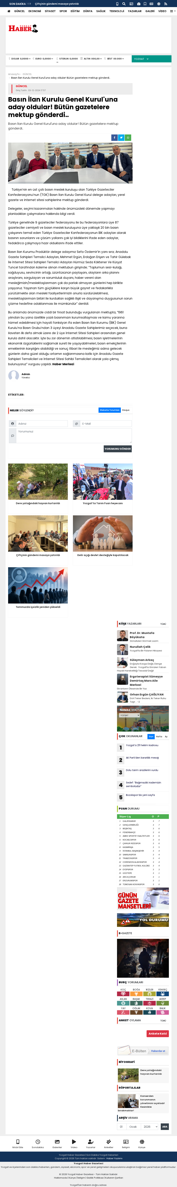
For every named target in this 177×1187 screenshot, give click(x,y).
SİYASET (50, 11)
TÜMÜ (163, 624)
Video (74, 1147)
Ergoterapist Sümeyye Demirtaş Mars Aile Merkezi (146, 681)
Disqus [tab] (125, 410)
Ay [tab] (166, 736)
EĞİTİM (75, 11)
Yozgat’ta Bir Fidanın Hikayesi (146, 650)
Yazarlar (90, 1147)
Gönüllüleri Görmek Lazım (144, 641)
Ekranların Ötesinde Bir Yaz (132, 688)
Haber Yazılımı (114, 1158)
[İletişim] (131, 3)
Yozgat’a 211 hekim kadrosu (139, 747)
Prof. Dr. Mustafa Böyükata (142, 635)
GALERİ (150, 11)
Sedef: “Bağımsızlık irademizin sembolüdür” (140, 785)
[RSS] (166, 3)
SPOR (63, 11)
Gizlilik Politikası (95, 1177)
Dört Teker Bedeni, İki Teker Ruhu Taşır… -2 (148, 700)
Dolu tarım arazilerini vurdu (138, 772)
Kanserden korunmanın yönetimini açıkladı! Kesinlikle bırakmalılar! (141, 1103)
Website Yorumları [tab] (109, 410)
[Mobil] (117, 3)
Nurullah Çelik (140, 647)
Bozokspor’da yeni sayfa (137, 797)
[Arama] (124, 3)
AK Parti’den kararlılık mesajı (139, 760)
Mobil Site (17, 1147)
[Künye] (159, 3)
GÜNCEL (19, 11)
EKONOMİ (35, 11)
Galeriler (57, 1147)
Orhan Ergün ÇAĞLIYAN (147, 695)
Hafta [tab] (159, 736)
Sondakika (38, 1147)
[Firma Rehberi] (139, 3)
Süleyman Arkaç (142, 660)
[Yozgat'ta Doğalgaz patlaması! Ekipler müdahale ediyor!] (143, 958)
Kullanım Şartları (114, 1177)
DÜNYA (87, 11)
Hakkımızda (60, 1177)
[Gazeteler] (151, 3)
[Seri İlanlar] (145, 3)
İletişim (126, 1147)
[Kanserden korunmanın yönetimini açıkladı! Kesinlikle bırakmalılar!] (128, 1101)
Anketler (108, 1147)
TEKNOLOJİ (116, 11)
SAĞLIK (101, 11)
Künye (141, 1147)
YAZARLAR (135, 11)
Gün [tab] (151, 736)
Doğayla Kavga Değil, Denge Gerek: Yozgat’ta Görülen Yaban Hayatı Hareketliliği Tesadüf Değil (141, 667)
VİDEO (162, 11)
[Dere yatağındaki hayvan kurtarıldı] (128, 1075)
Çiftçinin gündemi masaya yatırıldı (57, 4)
